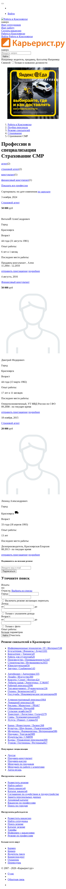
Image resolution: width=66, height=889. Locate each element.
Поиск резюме (15, 824)
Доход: (5, 603)
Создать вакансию (11, 30)
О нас (11, 873)
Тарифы (12, 829)
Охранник (13, 859)
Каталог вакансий (17, 791)
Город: (5, 593)
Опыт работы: (9, 629)
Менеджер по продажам (21, 764)
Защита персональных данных (24, 797)
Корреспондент (16, 857)
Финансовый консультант (15, 282)
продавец (30, 59)
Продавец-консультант (20, 758)
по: (3, 587)
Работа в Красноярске (13, 33)
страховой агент (10, 169)
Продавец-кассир (17, 761)
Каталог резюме (16, 827)
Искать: (5, 584)
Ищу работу (7, 27)
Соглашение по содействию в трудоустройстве (33, 794)
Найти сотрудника (18, 821)
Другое (12, 755)
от (2, 606)
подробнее (34, 271)
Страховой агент (10, 202)
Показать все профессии (14, 185)
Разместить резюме (18, 782)
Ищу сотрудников (11, 25)
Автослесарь (14, 769)
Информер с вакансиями (21, 832)
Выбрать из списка (22, 590)
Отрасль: (6, 590)
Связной (6, 62)
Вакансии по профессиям (22, 802)
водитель (19, 59)
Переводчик (14, 862)
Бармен (12, 848)
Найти (5, 635)
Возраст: (6, 616)
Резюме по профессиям (20, 835)
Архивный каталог (18, 800)
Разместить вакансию (19, 818)
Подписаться (9, 571)
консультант (7, 174)
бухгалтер (42, 59)
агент (4, 163)
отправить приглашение (14, 271)
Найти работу (15, 785)
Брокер (11, 851)
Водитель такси (16, 854)
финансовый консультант (15, 180)
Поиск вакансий (17, 788)
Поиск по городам (18, 805)
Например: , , (24, 59)
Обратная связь (16, 879)
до (36, 606)
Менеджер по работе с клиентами (26, 767)
